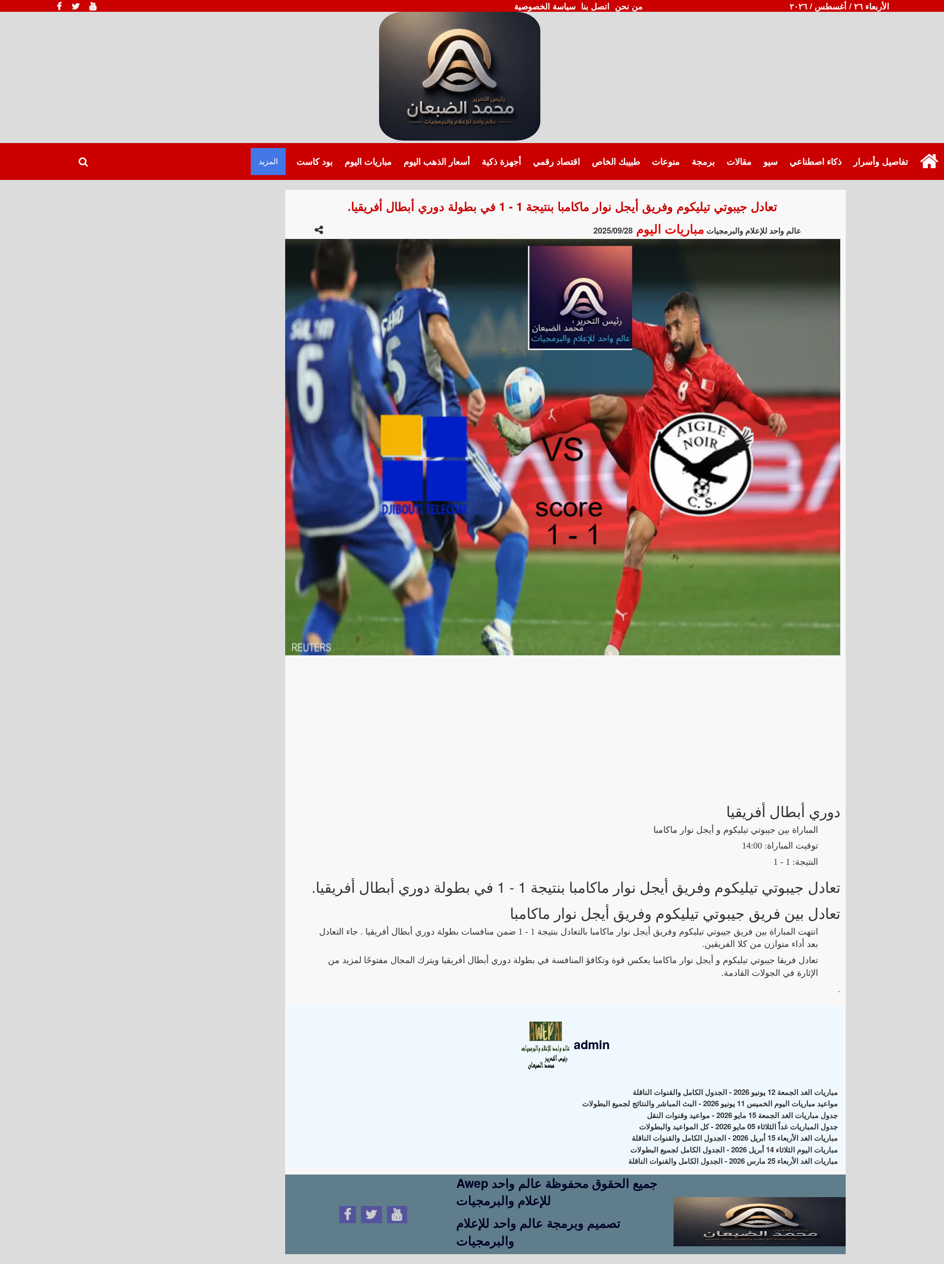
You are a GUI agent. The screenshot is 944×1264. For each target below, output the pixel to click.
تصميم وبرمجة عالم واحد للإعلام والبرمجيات (538, 1231)
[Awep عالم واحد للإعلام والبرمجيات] (760, 1213)
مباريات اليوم (368, 161)
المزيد (268, 161)
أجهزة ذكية (501, 161)
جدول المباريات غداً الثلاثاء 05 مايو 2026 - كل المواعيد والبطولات (738, 1126)
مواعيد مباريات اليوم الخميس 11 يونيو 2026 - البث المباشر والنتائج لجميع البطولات (710, 1103)
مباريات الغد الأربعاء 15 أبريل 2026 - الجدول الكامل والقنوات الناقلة (735, 1137)
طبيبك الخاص (616, 161)
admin (590, 1044)
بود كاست (314, 161)
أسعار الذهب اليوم (437, 161)
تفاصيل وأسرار (881, 161)
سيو (771, 161)
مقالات (739, 161)
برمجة (703, 161)
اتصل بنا (595, 6)
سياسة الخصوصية (545, 6)
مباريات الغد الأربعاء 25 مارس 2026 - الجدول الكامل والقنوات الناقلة (733, 1160)
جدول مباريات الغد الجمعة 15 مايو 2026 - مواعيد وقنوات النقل (742, 1115)
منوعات (666, 161)
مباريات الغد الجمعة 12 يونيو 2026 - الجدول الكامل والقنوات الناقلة (735, 1092)
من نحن (629, 6)
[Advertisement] (562, 724)
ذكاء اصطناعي (816, 161)
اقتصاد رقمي (556, 161)
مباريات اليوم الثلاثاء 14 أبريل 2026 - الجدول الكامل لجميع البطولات (734, 1149)
